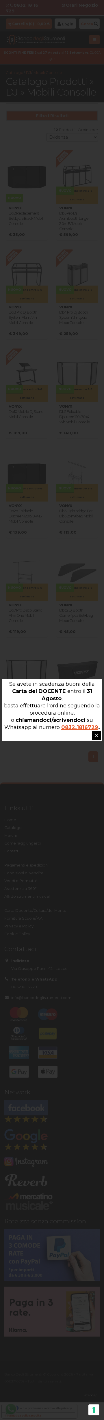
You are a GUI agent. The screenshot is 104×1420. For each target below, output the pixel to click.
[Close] (96, 735)
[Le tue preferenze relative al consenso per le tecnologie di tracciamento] (93, 1409)
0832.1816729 (79, 727)
